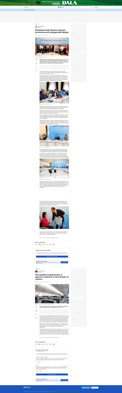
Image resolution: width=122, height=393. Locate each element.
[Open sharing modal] (36, 67)
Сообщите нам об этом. (54, 237)
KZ (91, 7)
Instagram (65, 262)
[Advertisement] (61, 17)
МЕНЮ (27, 7)
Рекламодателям (95, 387)
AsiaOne (61, 307)
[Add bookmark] (36, 71)
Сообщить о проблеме (86, 387)
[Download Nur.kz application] (61, 3)
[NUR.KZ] (61, 7)
